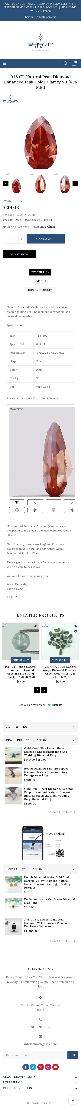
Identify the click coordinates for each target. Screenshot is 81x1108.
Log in (29, 17)
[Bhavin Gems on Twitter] (33, 1067)
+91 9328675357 (40, 1027)
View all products (63, 812)
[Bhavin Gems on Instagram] (48, 1067)
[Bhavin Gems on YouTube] (55, 1067)
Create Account (46, 17)
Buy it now (19, 254)
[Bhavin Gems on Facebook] (26, 1067)
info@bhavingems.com (40, 1044)
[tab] (40, 272)
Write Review (13, 201)
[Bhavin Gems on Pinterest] (40, 1067)
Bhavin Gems (40, 969)
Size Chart (47, 226)
